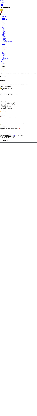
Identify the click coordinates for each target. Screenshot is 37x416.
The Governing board (5, 43)
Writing (4, 23)
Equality (3, 57)
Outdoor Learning (3, 33)
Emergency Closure (4, 49)
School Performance (4, 53)
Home (1, 15)
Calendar (3, 62)
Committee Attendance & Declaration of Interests (7, 41)
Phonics (4, 24)
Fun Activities (3, 34)
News (1, 61)
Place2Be (3, 20)
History (4, 31)
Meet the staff (3, 39)
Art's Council (4, 37)
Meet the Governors (3, 68)
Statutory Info (2, 51)
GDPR (3, 60)
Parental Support (3, 44)
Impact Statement (4, 42)
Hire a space (2, 5)
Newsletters (3, 63)
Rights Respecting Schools (4, 19)
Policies (3, 56)
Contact (2, 64)
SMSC (4, 28)
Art (2, 26)
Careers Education (4, 32)
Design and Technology (5, 30)
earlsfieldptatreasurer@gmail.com (15, 135)
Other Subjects (3, 27)
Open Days (2, 3)
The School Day (3, 46)
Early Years (3, 25)
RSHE (4, 29)
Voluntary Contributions (4, 50)
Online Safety (3, 52)
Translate (4, 14)
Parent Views (3, 45)
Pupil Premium (4, 54)
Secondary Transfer (4, 59)
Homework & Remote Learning (5, 58)
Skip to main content (2, 0)
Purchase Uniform (2, 2)
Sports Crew (4, 38)
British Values (3, 18)
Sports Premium (4, 55)
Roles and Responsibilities (5, 40)
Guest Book (2, 4)
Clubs (2, 48)
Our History (3, 17)
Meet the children (3, 35)
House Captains (4, 36)
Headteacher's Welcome (4, 16)
